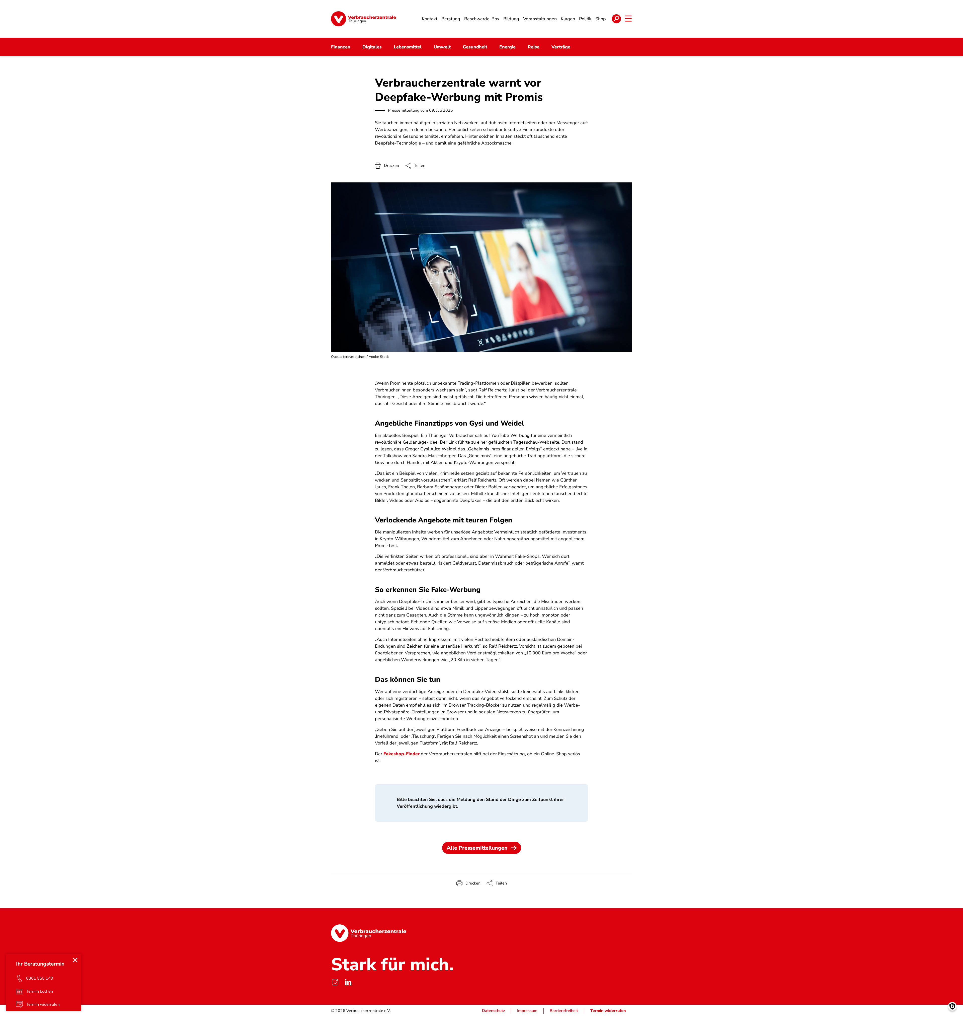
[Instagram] (335, 982)
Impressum (527, 1010)
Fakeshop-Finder (401, 754)
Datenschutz (493, 1010)
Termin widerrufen (608, 1010)
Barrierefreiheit (564, 1010)
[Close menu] (75, 960)
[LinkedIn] (348, 982)
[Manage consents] (952, 1006)
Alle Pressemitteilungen (477, 847)
